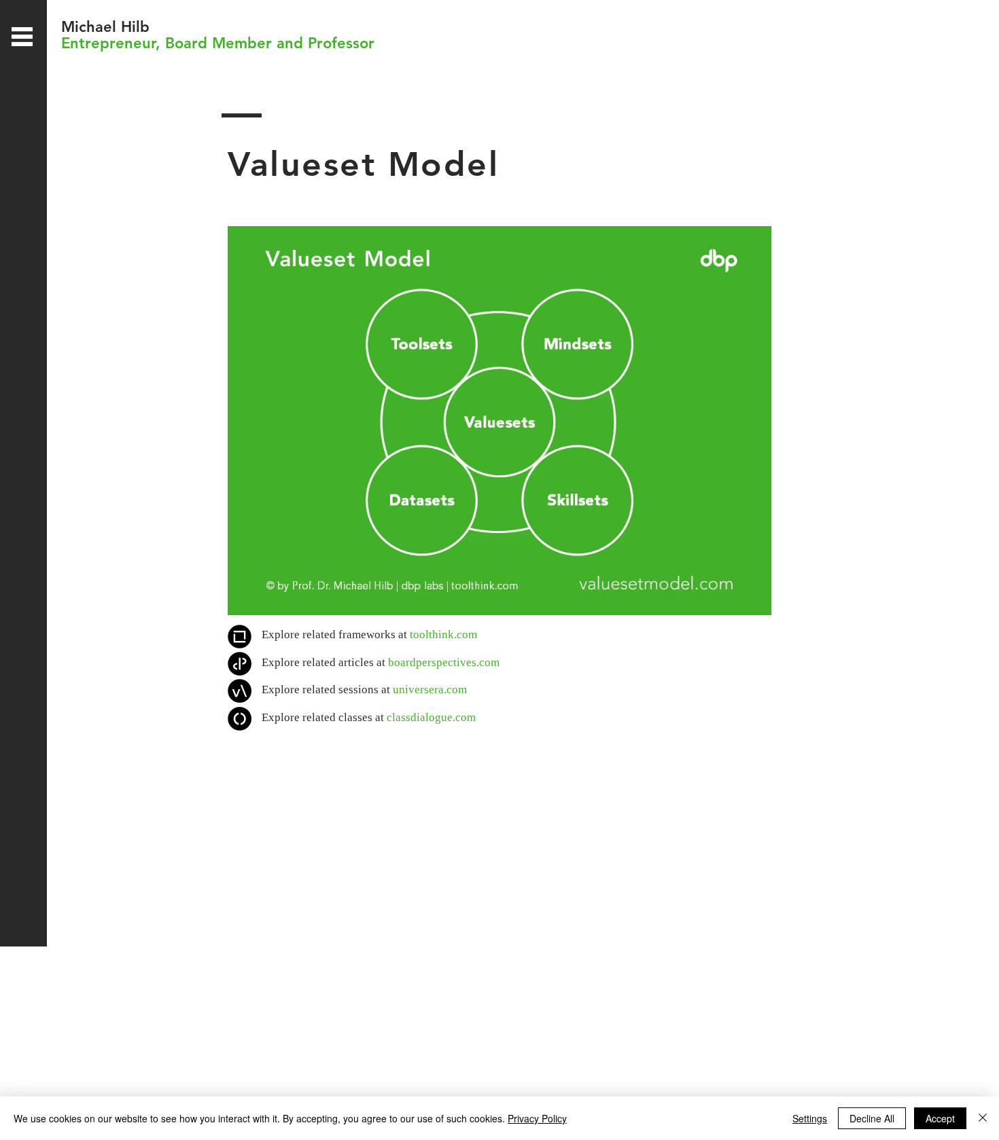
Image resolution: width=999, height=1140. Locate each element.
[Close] (983, 1118)
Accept (940, 1118)
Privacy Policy (537, 1118)
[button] (22, 36)
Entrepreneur (108, 43)
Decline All (871, 1118)
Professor (341, 43)
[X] (22, 1085)
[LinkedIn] (22, 1052)
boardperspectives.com (444, 662)
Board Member (218, 43)
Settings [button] (809, 1118)
